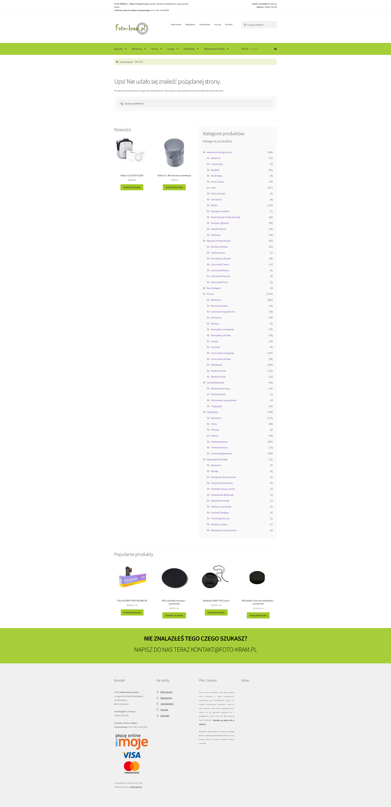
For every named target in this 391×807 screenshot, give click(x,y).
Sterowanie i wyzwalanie (223, 400)
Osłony (214, 435)
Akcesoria (137, 48)
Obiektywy (189, 48)
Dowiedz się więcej (174, 615)
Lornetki (215, 347)
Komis (154, 48)
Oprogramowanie (220, 211)
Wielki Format (218, 376)
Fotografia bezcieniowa (223, 477)
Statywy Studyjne (220, 512)
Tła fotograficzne (220, 518)
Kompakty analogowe (222, 329)
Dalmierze (216, 317)
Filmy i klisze (217, 181)
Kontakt (228, 24)
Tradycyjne (216, 406)
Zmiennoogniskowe (221, 453)
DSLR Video (217, 175)
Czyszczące (217, 163)
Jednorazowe (218, 252)
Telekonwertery (219, 447)
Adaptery (215, 158)
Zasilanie (215, 234)
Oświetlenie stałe (220, 500)
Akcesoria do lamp (220, 388)
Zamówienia (204, 24)
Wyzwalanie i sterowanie (224, 530)
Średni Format (218, 370)
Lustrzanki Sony (219, 282)
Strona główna (126, 61)
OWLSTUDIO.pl (136, 787)
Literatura (216, 199)
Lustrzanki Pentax (220, 276)
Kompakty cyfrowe (221, 258)
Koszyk (217, 24)
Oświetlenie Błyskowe (222, 494)
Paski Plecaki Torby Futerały (225, 217)
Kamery (215, 323)
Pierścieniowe (218, 394)
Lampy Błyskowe (215, 382)
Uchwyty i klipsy (219, 524)
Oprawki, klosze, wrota (223, 488)
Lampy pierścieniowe (222, 482)
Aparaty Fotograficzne (219, 240)
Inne (213, 187)
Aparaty (118, 48)
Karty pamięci (218, 193)
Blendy (214, 471)
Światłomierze (218, 228)
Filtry (214, 423)
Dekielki (215, 169)
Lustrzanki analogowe (222, 353)
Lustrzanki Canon (220, 264)
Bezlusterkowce (219, 246)
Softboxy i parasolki (221, 506)
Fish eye (215, 429)
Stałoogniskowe (219, 441)
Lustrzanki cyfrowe (221, 358)
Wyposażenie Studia (214, 48)
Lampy (170, 48)
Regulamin (190, 24)
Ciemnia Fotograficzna (223, 311)
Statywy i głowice (220, 222)
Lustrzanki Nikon (220, 270)
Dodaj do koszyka (132, 187)
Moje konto (176, 24)
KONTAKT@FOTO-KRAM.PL (224, 649)
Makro (214, 205)
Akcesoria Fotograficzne (219, 152)
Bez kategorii (214, 288)
